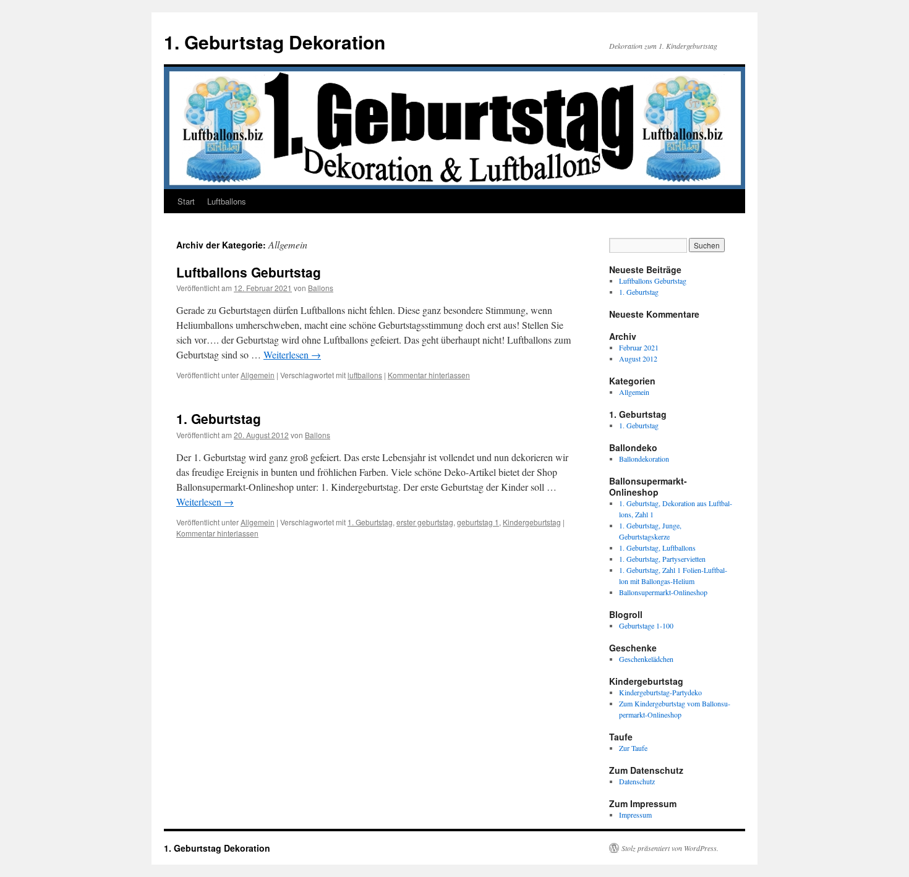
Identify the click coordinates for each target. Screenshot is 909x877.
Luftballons (226, 201)
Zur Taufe (633, 748)
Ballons (320, 287)
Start (186, 201)
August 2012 (638, 358)
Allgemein (258, 375)
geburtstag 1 (478, 522)
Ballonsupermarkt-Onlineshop (663, 592)
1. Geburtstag (218, 418)
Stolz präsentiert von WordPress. (670, 848)
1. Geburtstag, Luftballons (657, 548)
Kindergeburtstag (532, 522)
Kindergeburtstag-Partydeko (660, 692)
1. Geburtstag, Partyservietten (662, 559)
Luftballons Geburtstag (248, 272)
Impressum (635, 815)
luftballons (365, 375)
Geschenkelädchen (646, 659)
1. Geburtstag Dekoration (274, 41)
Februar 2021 (639, 347)
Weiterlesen (292, 354)
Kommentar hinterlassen (429, 375)
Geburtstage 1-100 (646, 625)
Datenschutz (637, 781)
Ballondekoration (644, 459)
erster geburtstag (424, 522)
